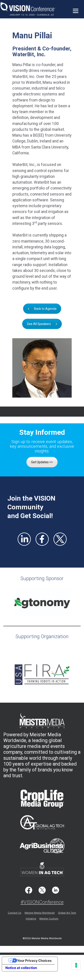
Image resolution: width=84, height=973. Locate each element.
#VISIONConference (42, 902)
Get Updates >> (42, 462)
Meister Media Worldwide (40, 912)
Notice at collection (21, 968)
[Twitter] (42, 890)
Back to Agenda (45, 308)
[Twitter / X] (60, 539)
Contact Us (14, 912)
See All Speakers (39, 324)
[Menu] (75, 10)
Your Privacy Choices (34, 960)
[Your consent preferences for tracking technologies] (76, 965)
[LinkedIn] (24, 539)
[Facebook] (42, 539)
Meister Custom (48, 918)
